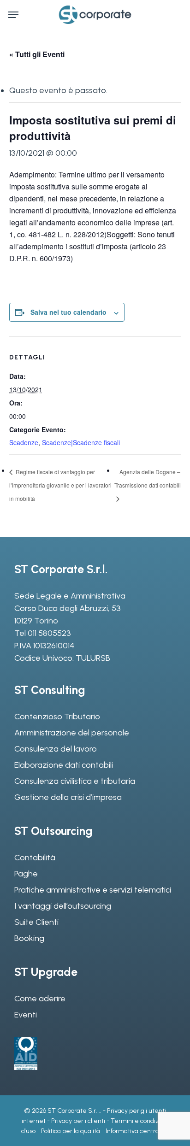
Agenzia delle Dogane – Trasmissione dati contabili (147, 478)
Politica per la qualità (70, 1131)
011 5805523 (49, 633)
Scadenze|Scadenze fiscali (81, 442)
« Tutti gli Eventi (37, 54)
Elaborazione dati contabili (63, 765)
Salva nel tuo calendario (68, 312)
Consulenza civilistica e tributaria (74, 781)
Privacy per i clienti (78, 1121)
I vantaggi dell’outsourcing (62, 906)
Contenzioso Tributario (57, 716)
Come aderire (39, 998)
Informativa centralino (137, 1131)
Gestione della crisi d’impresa (68, 797)
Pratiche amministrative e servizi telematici (92, 890)
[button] (13, 14)
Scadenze (23, 442)
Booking (29, 938)
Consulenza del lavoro (55, 749)
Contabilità (34, 857)
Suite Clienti (36, 922)
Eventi (25, 1015)
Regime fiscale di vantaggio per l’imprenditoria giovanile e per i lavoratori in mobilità (60, 485)
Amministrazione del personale (71, 733)
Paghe (26, 874)
